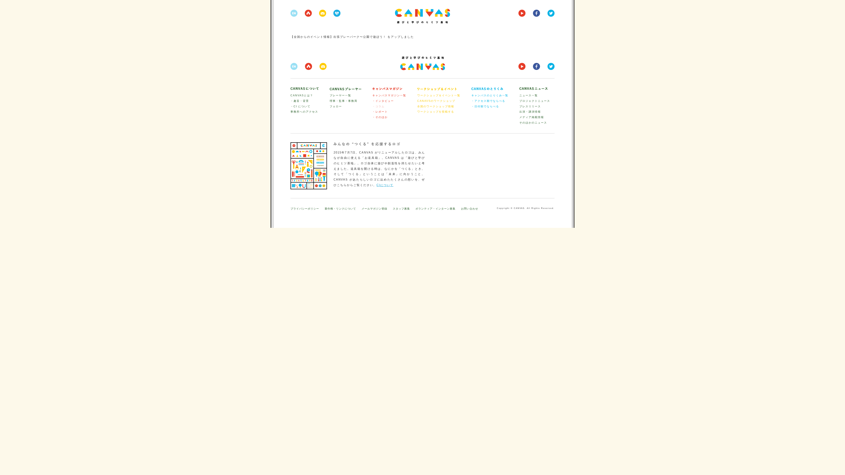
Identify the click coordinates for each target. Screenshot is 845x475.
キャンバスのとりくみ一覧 (489, 95)
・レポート (380, 111)
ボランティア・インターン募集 (435, 208)
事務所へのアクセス (304, 111)
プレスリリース (530, 106)
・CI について (300, 106)
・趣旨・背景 (299, 100)
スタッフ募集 (401, 208)
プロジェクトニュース (534, 100)
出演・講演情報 (530, 111)
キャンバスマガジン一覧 (389, 95)
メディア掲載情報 (531, 117)
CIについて (385, 185)
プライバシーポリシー (304, 208)
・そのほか (380, 117)
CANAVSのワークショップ (436, 100)
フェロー (336, 106)
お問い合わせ (469, 208)
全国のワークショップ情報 (435, 106)
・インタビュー (383, 100)
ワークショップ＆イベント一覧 (438, 95)
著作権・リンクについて (340, 208)
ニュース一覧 (528, 95)
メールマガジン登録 (374, 208)
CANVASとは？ (301, 95)
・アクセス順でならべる (488, 100)
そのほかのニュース (533, 122)
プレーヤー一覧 (340, 95)
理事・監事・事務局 (343, 100)
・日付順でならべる (485, 106)
